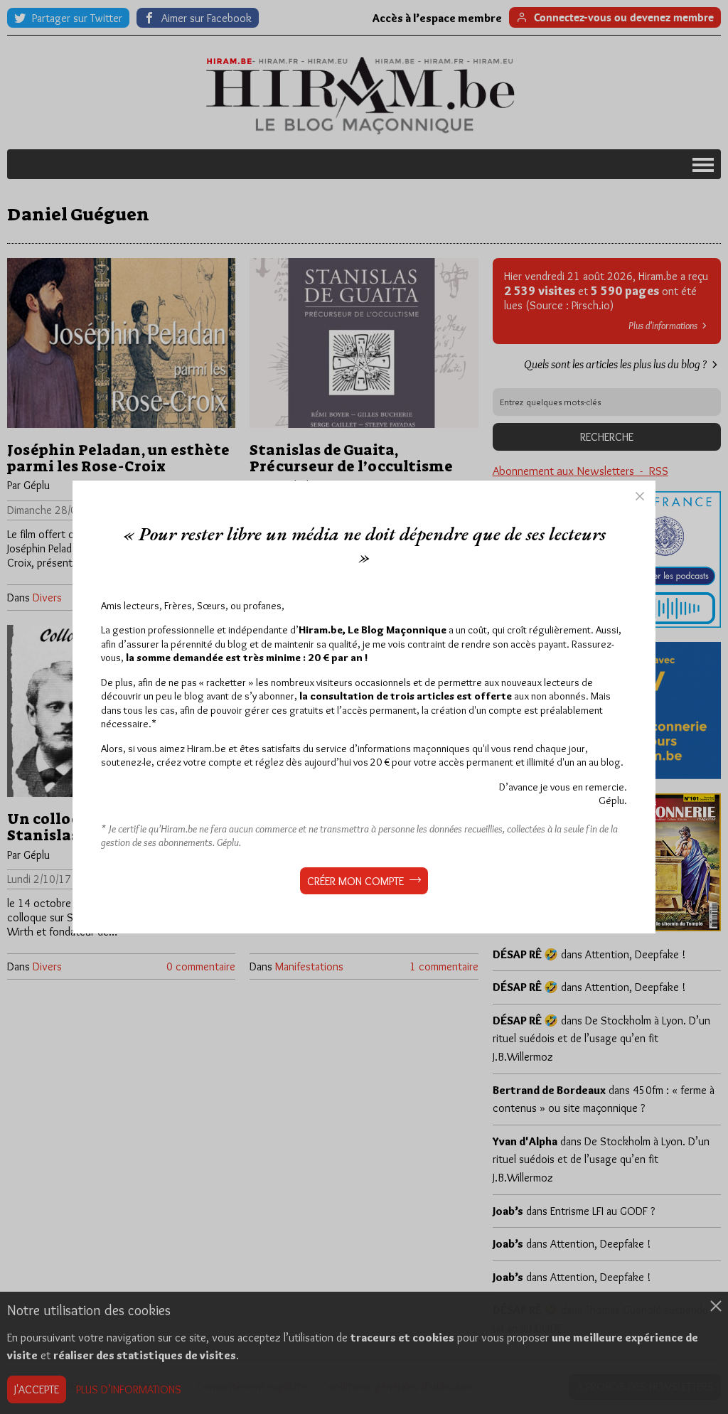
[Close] (639, 496)
